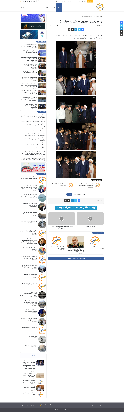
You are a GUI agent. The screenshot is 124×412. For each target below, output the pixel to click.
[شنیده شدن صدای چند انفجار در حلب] (40, 394)
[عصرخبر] (99, 7)
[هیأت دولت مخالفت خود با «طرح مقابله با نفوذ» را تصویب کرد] (40, 388)
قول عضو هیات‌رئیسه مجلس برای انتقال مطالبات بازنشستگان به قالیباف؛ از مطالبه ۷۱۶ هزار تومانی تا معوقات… (29, 85)
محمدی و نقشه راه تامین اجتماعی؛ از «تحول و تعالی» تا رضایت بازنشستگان (29, 78)
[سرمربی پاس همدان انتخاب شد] (95, 240)
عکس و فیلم (41, 7)
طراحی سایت (66, 409)
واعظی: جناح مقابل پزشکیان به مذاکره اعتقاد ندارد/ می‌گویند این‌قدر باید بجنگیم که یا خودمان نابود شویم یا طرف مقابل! (29, 187)
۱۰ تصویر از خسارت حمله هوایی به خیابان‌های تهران (30, 345)
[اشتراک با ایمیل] (72, 29)
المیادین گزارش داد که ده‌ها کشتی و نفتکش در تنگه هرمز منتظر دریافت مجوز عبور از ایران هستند (29, 196)
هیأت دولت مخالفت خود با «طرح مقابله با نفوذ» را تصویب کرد (29, 387)
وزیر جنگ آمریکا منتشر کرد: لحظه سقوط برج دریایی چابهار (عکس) (29, 221)
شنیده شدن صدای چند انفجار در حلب (28, 393)
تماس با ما (22, 405)
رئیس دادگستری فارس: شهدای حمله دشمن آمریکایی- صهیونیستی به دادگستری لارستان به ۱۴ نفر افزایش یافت (29, 302)
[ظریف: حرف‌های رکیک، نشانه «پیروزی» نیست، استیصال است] (42, 286)
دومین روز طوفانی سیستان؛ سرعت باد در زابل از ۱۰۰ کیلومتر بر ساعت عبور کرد (29, 375)
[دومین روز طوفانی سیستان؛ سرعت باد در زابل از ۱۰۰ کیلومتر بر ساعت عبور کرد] (40, 375)
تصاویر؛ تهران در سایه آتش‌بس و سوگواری (30, 275)
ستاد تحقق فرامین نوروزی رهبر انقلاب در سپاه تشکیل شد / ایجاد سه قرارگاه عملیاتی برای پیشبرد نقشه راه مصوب (76, 250)
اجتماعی (59, 7)
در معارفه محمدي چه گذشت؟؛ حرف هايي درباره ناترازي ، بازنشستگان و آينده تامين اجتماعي (29, 106)
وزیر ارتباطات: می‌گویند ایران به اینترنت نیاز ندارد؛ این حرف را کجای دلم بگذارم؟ (29, 257)
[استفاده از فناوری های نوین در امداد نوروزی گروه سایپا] (56, 240)
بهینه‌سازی (61, 409)
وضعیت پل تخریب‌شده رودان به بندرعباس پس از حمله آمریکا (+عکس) (29, 213)
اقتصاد (71, 7)
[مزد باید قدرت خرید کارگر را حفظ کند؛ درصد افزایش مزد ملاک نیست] (42, 53)
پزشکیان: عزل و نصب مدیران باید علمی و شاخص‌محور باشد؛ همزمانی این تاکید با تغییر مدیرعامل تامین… (29, 92)
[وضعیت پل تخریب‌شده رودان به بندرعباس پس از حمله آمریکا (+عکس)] (42, 216)
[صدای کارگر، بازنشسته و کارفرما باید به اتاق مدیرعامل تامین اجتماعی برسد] (42, 73)
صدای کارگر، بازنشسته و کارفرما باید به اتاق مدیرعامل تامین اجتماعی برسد (29, 71)
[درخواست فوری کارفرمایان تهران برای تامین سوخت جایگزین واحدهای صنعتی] (42, 46)
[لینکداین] (75, 29)
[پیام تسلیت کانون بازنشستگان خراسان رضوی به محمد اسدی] (40, 382)
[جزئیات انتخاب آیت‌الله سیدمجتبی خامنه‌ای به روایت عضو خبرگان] (42, 313)
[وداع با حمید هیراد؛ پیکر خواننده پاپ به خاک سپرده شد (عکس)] (42, 322)
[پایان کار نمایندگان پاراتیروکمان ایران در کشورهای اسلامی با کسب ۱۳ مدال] (98, 185)
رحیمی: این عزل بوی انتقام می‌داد (59, 183)
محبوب (33, 355)
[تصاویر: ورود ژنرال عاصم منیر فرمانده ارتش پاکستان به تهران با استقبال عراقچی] (42, 269)
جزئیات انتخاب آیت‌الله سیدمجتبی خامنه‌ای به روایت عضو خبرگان (30, 310)
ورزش (47, 7)
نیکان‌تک (56, 409)
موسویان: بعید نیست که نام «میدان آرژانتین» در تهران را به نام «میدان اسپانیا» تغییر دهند (30, 205)
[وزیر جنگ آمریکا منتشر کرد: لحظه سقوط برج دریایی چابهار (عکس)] (42, 224)
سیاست (65, 7)
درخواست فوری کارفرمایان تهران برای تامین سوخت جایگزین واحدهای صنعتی (29, 45)
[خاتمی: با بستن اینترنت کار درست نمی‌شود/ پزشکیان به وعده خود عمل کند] (42, 180)
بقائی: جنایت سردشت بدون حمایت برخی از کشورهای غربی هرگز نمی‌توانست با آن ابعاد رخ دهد (29, 231)
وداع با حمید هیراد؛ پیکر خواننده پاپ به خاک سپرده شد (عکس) (29, 319)
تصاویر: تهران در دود (33, 336)
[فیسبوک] (82, 29)
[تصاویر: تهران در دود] (42, 340)
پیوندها (26, 405)
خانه (100, 16)
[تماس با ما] (21, 1)
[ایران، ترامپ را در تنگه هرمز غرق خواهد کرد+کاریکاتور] (42, 251)
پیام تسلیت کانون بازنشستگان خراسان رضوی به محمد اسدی (74, 1)
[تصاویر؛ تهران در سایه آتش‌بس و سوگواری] (42, 278)
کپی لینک (69, 194)
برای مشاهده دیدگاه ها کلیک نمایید (76, 258)
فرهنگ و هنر (52, 7)
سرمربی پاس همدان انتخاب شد (97, 247)
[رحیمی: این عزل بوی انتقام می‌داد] (71, 185)
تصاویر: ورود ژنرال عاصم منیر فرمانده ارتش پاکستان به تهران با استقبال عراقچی (29, 266)
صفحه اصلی (77, 7)
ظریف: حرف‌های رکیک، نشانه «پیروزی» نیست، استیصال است (29, 283)
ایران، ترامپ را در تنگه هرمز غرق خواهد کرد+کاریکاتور (29, 248)
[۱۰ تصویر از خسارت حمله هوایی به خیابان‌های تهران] (42, 348)
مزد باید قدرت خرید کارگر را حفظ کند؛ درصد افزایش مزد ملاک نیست (29, 51)
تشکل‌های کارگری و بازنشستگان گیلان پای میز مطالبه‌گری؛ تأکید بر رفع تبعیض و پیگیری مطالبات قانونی (29, 99)
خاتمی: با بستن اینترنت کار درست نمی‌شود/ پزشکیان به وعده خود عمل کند (29, 177)
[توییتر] (79, 29)
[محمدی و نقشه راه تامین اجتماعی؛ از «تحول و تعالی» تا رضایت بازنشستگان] (42, 79)
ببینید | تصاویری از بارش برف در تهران (29, 327)
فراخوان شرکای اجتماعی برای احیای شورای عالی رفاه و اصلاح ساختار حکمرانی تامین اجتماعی (29, 65)
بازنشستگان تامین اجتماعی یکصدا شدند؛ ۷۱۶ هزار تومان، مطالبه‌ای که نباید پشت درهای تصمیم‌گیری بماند (29, 58)
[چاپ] (69, 29)
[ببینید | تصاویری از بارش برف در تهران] (42, 331)
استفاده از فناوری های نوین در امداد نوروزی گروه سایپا (58, 247)
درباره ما (30, 405)
